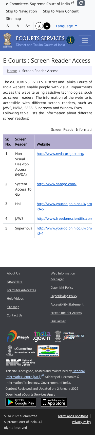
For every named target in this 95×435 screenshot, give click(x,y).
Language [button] (65, 25)
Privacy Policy (81, 422)
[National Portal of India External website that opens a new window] (42, 337)
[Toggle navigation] (85, 40)
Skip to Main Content (61, 11)
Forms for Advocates (21, 290)
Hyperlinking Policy (64, 296)
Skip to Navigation (21, 11)
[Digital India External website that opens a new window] (18, 337)
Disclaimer (58, 321)
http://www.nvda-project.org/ (60, 153)
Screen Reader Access (66, 313)
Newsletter (15, 282)
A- (8, 25)
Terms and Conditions (73, 416)
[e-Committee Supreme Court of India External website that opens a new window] (21, 352)
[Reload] (81, 3)
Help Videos (15, 298)
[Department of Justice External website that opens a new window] (69, 337)
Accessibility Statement (67, 304)
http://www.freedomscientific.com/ (65, 218)
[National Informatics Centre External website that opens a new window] (21, 363)
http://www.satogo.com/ (57, 183)
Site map (13, 18)
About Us (13, 273)
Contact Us (14, 315)
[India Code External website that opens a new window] (48, 352)
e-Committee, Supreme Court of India (38, 3)
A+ (28, 25)
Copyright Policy (62, 287)
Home (12, 70)
